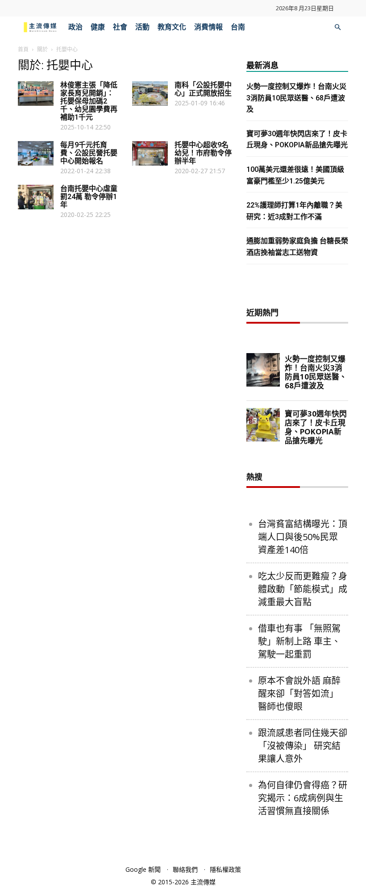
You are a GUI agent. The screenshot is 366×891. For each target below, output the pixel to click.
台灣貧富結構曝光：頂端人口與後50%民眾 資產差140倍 (302, 537)
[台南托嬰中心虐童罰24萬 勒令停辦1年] (36, 197)
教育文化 (172, 27)
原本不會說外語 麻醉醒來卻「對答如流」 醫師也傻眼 (299, 693)
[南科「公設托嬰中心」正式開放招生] (150, 93)
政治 (75, 27)
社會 (120, 27)
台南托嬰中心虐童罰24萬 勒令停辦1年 (88, 196)
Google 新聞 (143, 869)
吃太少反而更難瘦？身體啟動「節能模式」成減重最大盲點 (302, 589)
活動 (142, 27)
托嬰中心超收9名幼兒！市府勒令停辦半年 (203, 153)
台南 (238, 27)
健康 (98, 27)
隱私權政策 (225, 869)
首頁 (23, 49)
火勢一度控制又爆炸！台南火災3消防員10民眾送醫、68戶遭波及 (296, 97)
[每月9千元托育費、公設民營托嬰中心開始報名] (36, 153)
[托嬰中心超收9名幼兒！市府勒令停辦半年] (150, 153)
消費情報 (208, 27)
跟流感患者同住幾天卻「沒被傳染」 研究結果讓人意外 (302, 746)
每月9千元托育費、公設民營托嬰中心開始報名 (88, 153)
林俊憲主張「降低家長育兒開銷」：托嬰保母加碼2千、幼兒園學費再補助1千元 (88, 101)
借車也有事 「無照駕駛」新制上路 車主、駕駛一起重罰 (299, 641)
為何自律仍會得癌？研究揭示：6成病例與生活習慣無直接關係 (302, 798)
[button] (337, 27)
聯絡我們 (185, 869)
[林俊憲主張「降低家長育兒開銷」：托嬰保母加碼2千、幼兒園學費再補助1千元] (36, 93)
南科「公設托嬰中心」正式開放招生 (203, 89)
